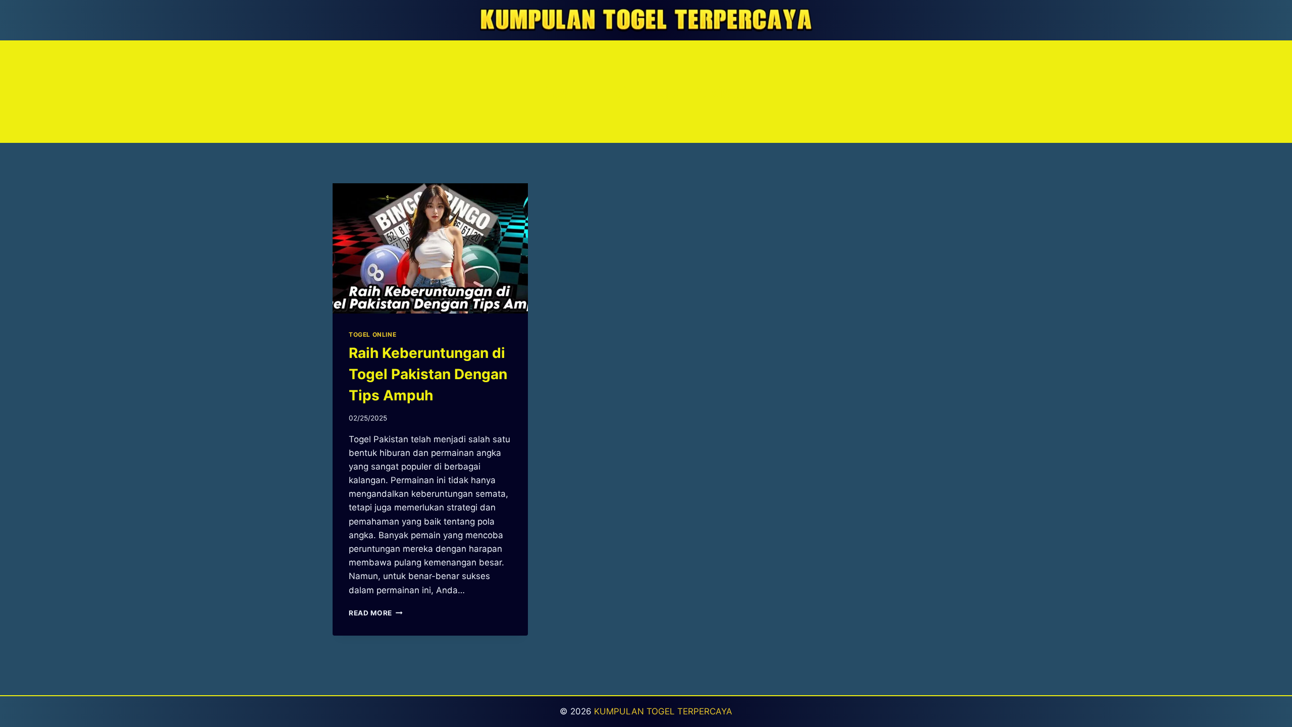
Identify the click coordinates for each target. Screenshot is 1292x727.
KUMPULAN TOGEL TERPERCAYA (663, 711)
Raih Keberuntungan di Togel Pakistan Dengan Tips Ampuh (428, 374)
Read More (376, 613)
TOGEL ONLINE (372, 334)
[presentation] (430, 248)
